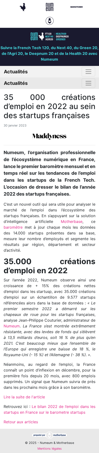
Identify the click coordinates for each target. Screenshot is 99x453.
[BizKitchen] (76, 6)
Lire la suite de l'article (24, 397)
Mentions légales (49, 448)
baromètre (13, 227)
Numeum (12, 326)
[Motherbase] (49, 20)
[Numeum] (50, 6)
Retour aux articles (21, 421)
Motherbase (71, 221)
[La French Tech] (23, 6)
